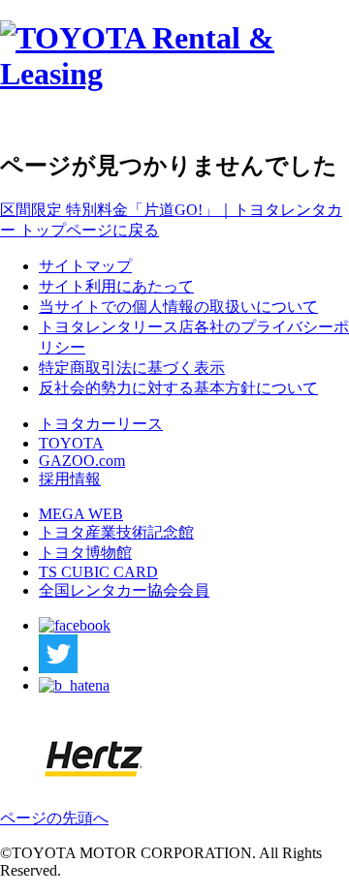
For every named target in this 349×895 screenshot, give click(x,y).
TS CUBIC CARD (98, 572)
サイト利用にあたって (116, 286)
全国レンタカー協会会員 (124, 590)
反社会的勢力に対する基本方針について (178, 388)
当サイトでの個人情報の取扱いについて (178, 306)
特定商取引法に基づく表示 (132, 367)
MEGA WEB (81, 514)
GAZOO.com (82, 460)
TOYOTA (71, 443)
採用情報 (70, 479)
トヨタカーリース (101, 424)
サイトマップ (85, 266)
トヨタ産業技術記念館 (116, 532)
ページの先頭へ (54, 818)
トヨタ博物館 (85, 552)
